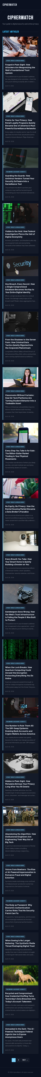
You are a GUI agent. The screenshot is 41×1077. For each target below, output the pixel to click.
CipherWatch (10, 5)
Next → (25, 1060)
